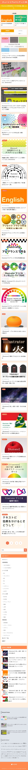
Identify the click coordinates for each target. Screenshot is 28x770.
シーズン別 (5, 570)
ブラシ (5, 746)
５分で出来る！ (7, 565)
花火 (19, 743)
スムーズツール (20, 749)
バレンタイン (7, 575)
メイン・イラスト (8, 625)
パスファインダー (11, 746)
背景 (5, 630)
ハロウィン (6, 586)
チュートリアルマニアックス (14, 2)
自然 (5, 609)
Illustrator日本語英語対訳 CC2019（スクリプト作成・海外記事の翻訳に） (17, 672)
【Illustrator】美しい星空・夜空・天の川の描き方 (17, 652)
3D (23, 755)
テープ (13, 749)
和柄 (5, 617)
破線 (15, 743)
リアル (4, 389)
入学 (16, 749)
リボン (21, 743)
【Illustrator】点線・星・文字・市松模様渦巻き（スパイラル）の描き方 (17, 691)
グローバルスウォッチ (7, 749)
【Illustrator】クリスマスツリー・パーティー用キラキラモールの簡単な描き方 (17, 699)
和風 (24, 743)
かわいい (10, 757)
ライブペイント (22, 753)
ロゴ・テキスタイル (8, 632)
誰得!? (4, 215)
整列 (13, 757)
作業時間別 (5, 562)
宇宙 (22, 755)
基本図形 (6, 622)
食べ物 (5, 596)
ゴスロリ (10, 755)
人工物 (5, 612)
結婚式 (6, 755)
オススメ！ (4, 140)
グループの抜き (18, 746)
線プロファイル (10, 753)
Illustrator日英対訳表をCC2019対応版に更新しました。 (14, 7)
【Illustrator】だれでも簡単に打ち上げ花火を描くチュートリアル (17, 665)
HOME (15, 764)
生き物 (5, 599)
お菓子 (2, 753)
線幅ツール (17, 757)
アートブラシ (16, 753)
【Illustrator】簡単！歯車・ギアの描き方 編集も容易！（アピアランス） (17, 679)
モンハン (3, 743)
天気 (25, 751)
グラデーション (11, 752)
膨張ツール (7, 743)
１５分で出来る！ (8, 567)
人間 (5, 606)
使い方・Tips (5, 38)
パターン (4, 115)
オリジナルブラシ (17, 755)
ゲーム (22, 752)
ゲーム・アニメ (7, 601)
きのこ (5, 753)
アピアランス (5, 63)
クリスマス (6, 588)
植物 (5, 604)
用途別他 (4, 619)
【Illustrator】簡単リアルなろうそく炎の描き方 (17, 685)
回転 (17, 743)
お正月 (4, 314)
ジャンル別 (5, 593)
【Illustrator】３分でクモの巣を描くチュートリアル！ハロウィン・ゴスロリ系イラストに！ (17, 659)
